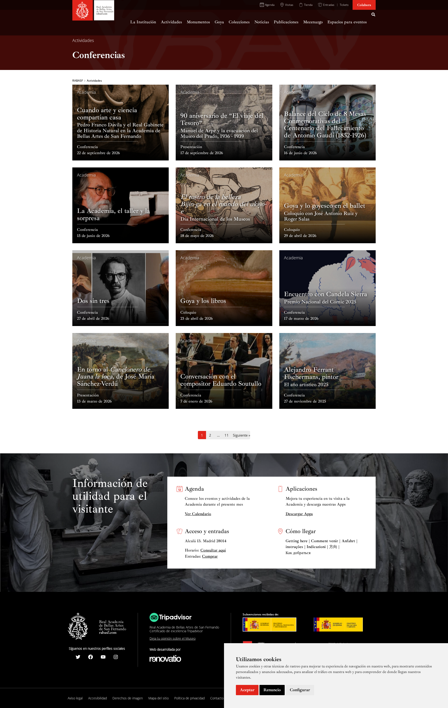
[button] (373, 15)
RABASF (77, 80)
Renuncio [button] (272, 689)
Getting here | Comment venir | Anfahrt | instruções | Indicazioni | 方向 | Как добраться (321, 546)
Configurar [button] (300, 689)
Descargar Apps (299, 513)
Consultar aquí (213, 550)
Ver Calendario (198, 513)
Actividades (83, 40)
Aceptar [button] (247, 689)
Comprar (210, 556)
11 (226, 435)
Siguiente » (241, 435)
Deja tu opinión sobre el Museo (173, 638)
